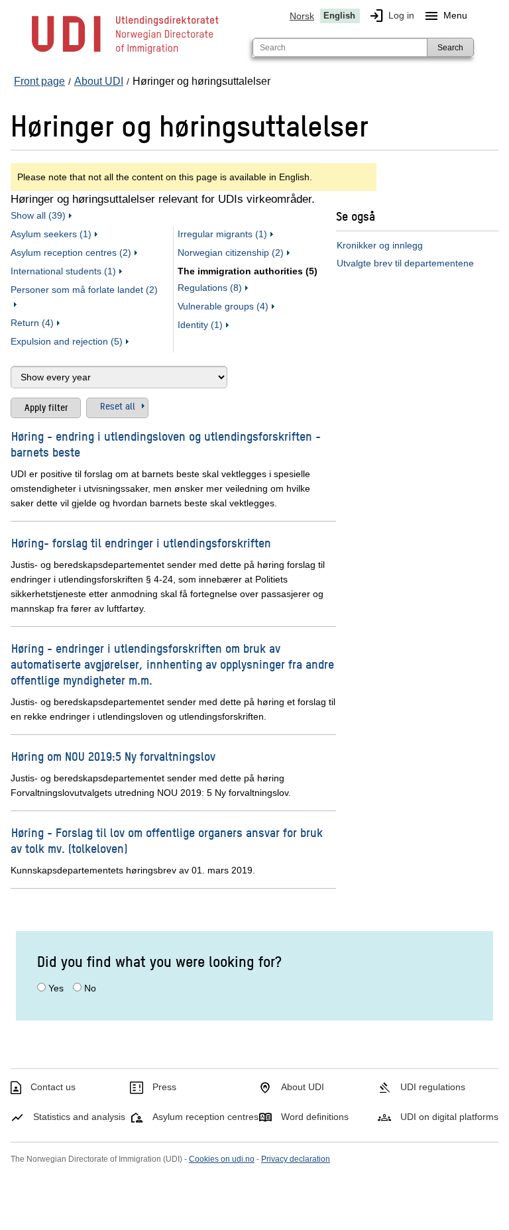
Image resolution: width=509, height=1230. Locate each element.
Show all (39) (38, 215)
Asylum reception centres (205, 1116)
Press (164, 1087)
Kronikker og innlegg (380, 245)
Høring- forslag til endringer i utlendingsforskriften (141, 542)
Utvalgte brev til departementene (405, 263)
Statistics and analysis (79, 1116)
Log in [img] (391, 16)
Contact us (53, 1087)
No (90, 988)
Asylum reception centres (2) (71, 252)
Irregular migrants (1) (222, 234)
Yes (56, 988)
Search (450, 47)
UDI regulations (432, 1087)
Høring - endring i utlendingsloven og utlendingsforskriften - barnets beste (166, 443)
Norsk (302, 16)
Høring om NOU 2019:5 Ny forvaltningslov (113, 755)
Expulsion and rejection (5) (67, 341)
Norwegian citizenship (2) (231, 252)
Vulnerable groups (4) (223, 306)
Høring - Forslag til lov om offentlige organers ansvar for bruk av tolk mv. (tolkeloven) (167, 840)
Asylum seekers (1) (51, 234)
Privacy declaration (295, 1159)
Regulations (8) (210, 287)
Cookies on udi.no (221, 1159)
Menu (445, 16)
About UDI (302, 1087)
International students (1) (63, 271)
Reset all (117, 406)
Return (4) (32, 322)
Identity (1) (200, 324)
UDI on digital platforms (449, 1116)
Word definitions (315, 1116)
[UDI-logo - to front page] (125, 53)
